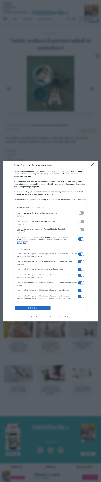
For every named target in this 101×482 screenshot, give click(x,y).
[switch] (81, 213)
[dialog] (50, 241)
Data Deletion (36, 317)
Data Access (50, 317)
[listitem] (50, 207)
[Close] (93, 165)
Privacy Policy (64, 317)
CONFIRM (32, 308)
